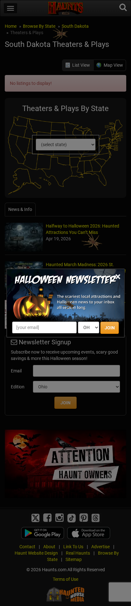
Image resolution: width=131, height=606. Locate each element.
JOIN (110, 327)
